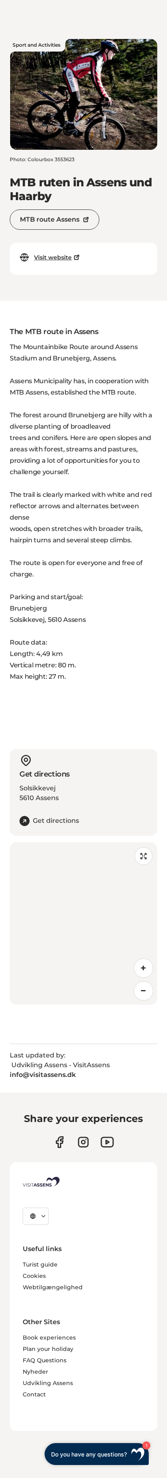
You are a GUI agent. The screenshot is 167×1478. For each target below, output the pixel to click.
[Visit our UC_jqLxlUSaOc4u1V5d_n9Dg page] (107, 1142)
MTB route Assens (49, 219)
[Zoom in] (143, 968)
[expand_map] (143, 856)
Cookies (34, 1275)
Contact (34, 1394)
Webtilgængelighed (53, 1287)
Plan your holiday (48, 1349)
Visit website (53, 257)
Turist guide (40, 1264)
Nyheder (35, 1371)
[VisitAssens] (41, 1182)
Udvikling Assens (48, 1383)
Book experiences (49, 1337)
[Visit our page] (59, 1142)
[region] (83, 923)
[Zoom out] (143, 991)
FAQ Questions (44, 1360)
